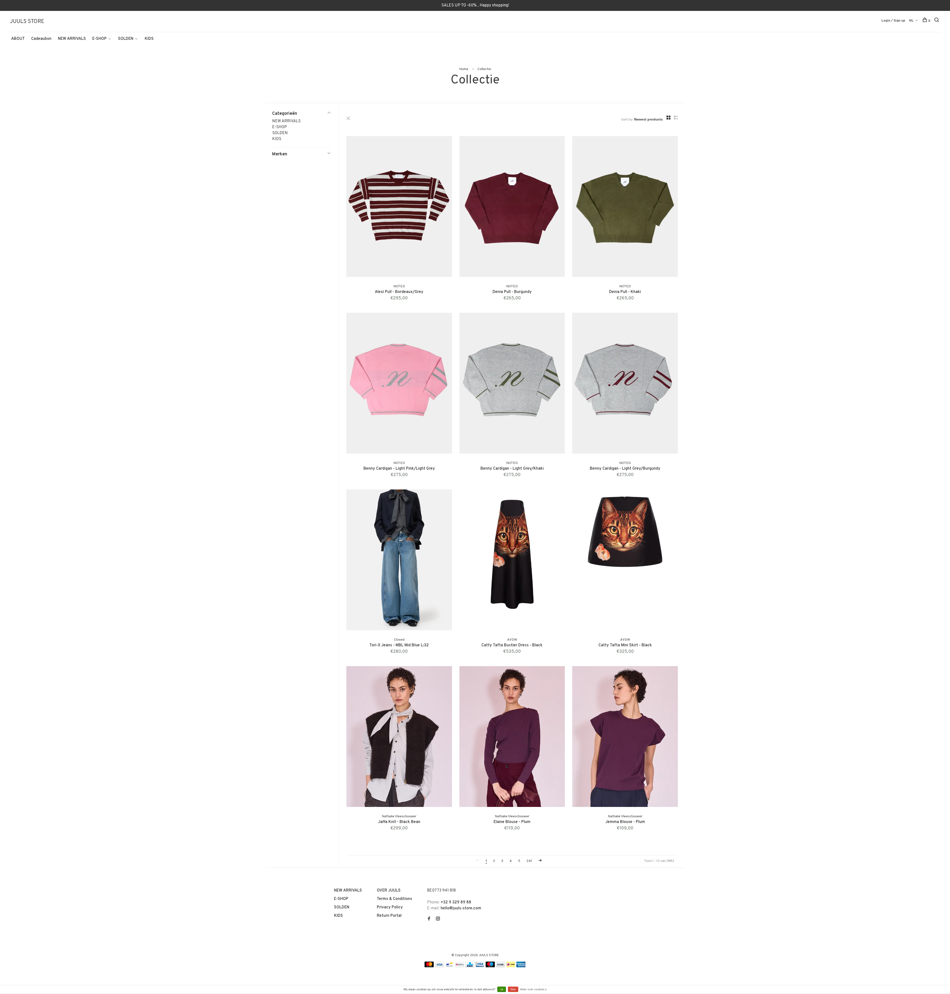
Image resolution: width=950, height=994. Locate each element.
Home (463, 69)
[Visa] (439, 966)
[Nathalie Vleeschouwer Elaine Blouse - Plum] (512, 737)
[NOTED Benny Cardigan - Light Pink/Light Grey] (399, 384)
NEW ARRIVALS (72, 38)
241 (529, 861)
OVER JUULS (389, 890)
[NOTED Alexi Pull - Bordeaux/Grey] (399, 207)
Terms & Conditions (394, 899)
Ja (501, 990)
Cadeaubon (41, 38)
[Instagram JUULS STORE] (438, 919)
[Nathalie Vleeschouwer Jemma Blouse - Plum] (625, 737)
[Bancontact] (449, 966)
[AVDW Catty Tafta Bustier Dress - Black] (512, 560)
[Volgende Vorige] (540, 861)
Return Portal (389, 915)
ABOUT (18, 38)
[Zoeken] (937, 21)
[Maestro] (490, 966)
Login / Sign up (893, 21)
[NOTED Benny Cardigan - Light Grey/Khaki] (512, 384)
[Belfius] (459, 966)
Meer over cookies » (533, 990)
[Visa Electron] (479, 966)
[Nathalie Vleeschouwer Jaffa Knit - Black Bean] (399, 737)
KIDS (149, 38)
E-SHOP (99, 38)
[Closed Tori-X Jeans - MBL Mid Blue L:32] (399, 560)
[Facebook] (429, 919)
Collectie (484, 69)
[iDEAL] (510, 966)
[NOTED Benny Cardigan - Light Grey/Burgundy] (625, 384)
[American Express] (520, 966)
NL (911, 21)
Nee (513, 990)
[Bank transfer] (500, 966)
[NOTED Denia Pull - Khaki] (625, 207)
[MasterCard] (429, 966)
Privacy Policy (390, 907)
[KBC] (469, 966)
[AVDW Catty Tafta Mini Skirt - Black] (625, 560)
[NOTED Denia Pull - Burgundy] (512, 207)
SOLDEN (125, 38)
